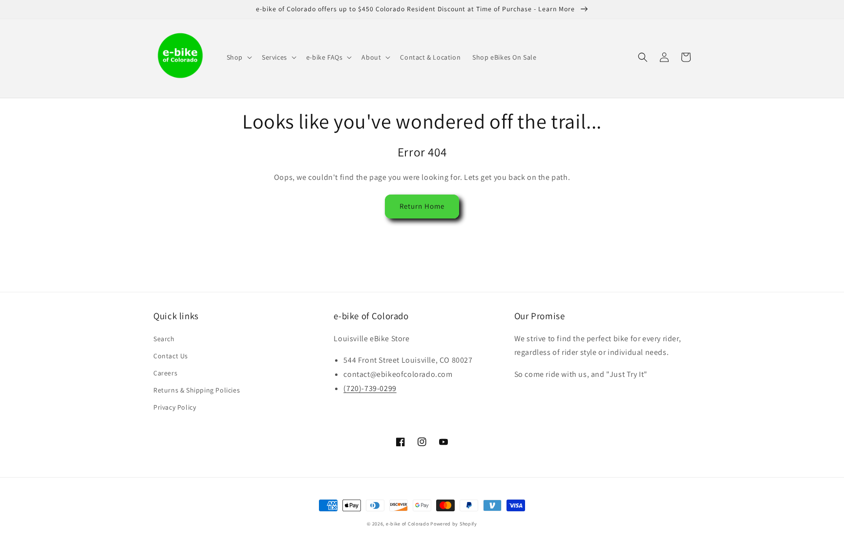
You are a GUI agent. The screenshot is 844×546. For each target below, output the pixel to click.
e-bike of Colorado (408, 524)
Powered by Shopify (453, 524)
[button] (238, 57)
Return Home (422, 206)
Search (164, 338)
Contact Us (170, 355)
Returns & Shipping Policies (196, 390)
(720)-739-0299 (369, 388)
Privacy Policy (174, 407)
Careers (165, 373)
